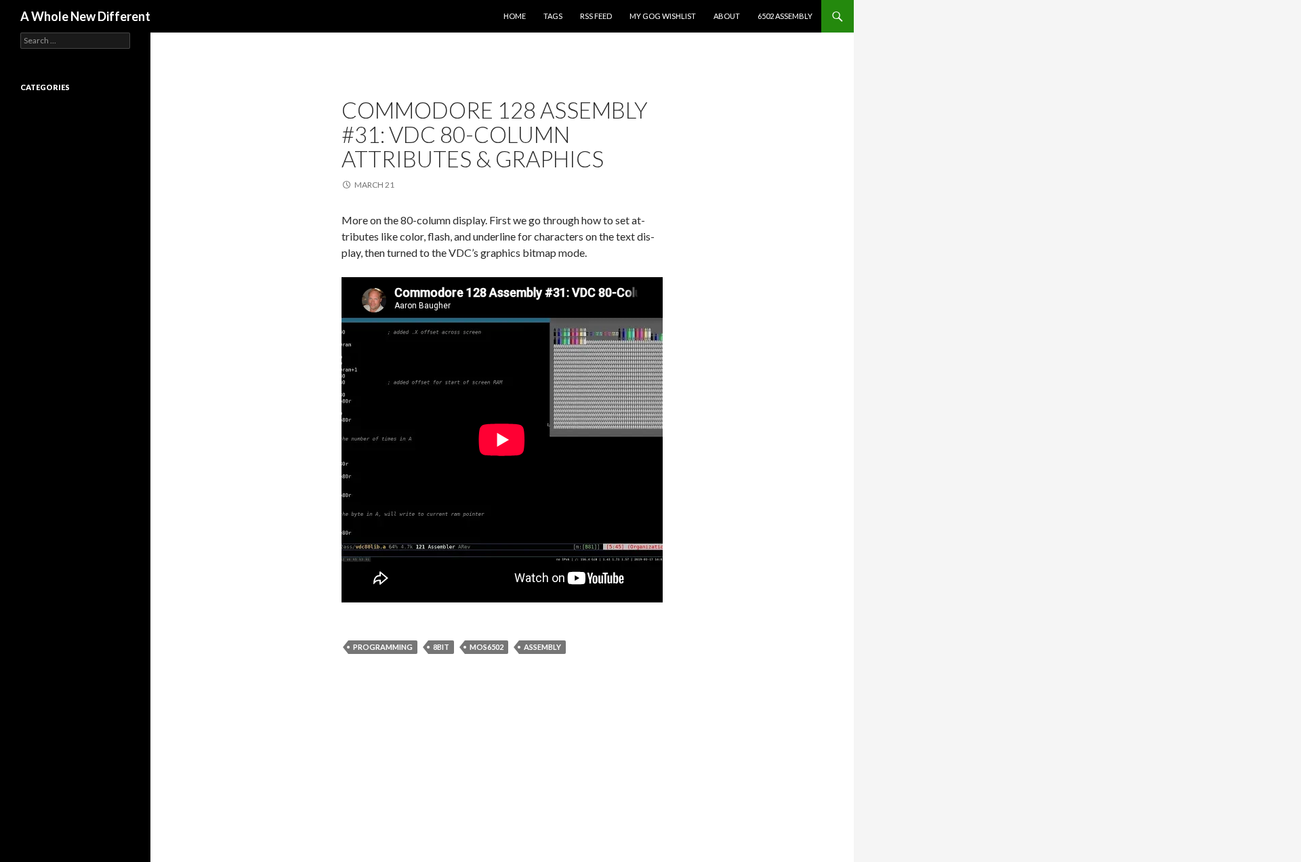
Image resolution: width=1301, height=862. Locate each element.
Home (514, 16)
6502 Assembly (785, 16)
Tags (552, 16)
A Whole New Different (85, 16)
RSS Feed (596, 16)
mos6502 (486, 646)
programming (383, 646)
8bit (441, 646)
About (727, 16)
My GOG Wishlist (662, 16)
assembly (542, 646)
